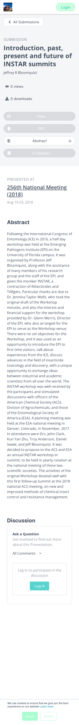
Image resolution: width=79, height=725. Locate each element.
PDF (41, 128)
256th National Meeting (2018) (37, 191)
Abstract (39, 141)
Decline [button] (48, 716)
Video (41, 116)
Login (65, 7)
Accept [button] (30, 716)
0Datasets (41, 153)
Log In (39, 586)
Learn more (47, 706)
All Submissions (26, 22)
